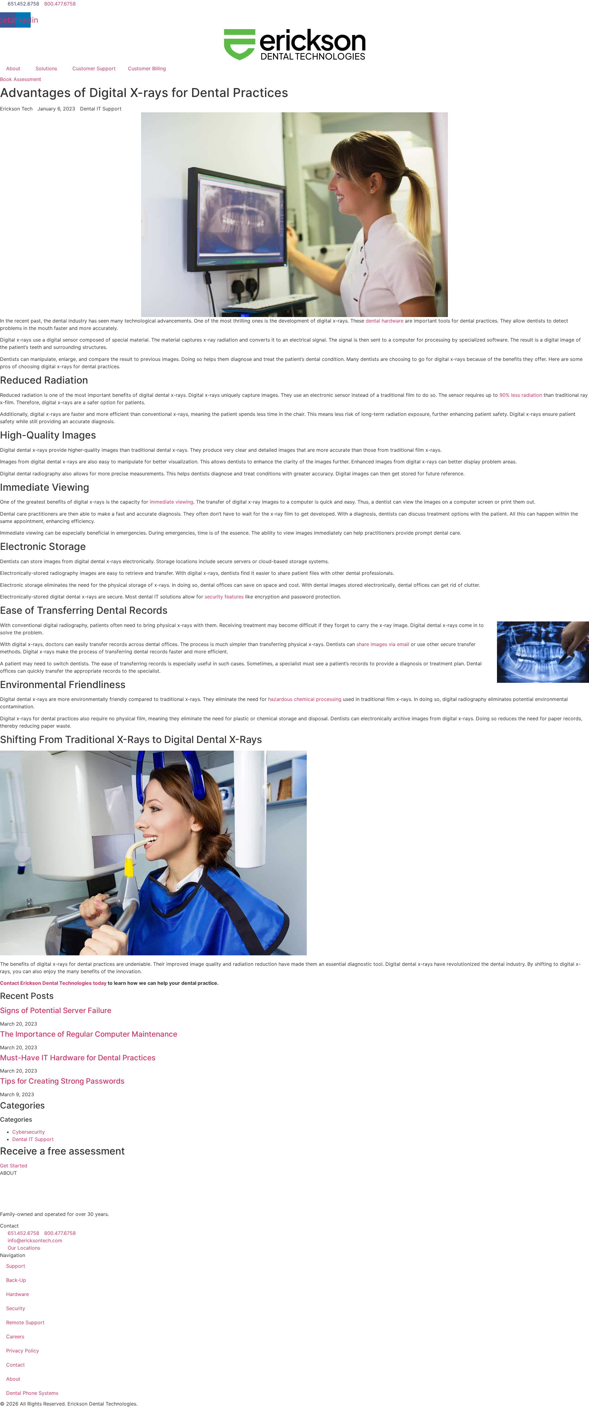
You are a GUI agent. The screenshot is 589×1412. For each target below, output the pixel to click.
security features (224, 597)
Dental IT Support (33, 1139)
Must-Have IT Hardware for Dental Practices (78, 1057)
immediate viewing (171, 502)
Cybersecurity (28, 1132)
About (13, 68)
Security (15, 1308)
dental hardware (384, 321)
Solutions (46, 68)
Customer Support (94, 68)
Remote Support (25, 1322)
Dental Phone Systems (32, 1393)
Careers (15, 1336)
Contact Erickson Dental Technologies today (53, 983)
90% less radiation (520, 395)
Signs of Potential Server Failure (55, 1010)
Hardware (17, 1294)
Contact (15, 1365)
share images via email (382, 644)
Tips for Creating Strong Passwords (62, 1081)
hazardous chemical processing (304, 699)
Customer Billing (147, 68)
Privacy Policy (22, 1351)
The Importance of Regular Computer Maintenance (88, 1034)
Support (15, 1266)
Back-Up (16, 1280)
